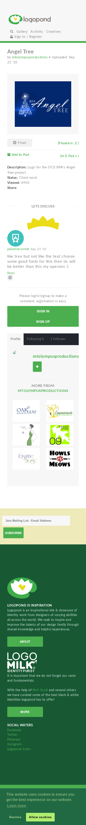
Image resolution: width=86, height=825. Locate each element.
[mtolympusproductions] (14, 352)
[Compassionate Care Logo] (59, 411)
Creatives (53, 31)
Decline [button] (15, 817)
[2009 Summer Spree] (59, 435)
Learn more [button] (16, 806)
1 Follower (58, 339)
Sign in (43, 311)
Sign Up (43, 321)
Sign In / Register (27, 36)
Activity (37, 31)
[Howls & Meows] (59, 459)
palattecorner (27, 249)
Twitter (12, 734)
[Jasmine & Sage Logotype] (26, 459)
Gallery (22, 31)
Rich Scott (41, 690)
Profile (16, 339)
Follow (37, 366)
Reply (11, 273)
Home (43, 19)
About (25, 641)
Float (21, 142)
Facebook (14, 730)
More (25, 712)
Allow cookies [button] (40, 817)
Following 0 (35, 339)
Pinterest (13, 739)
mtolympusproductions (30, 57)
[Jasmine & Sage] (26, 435)
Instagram (14, 744)
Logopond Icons (19, 749)
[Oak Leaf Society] (26, 411)
